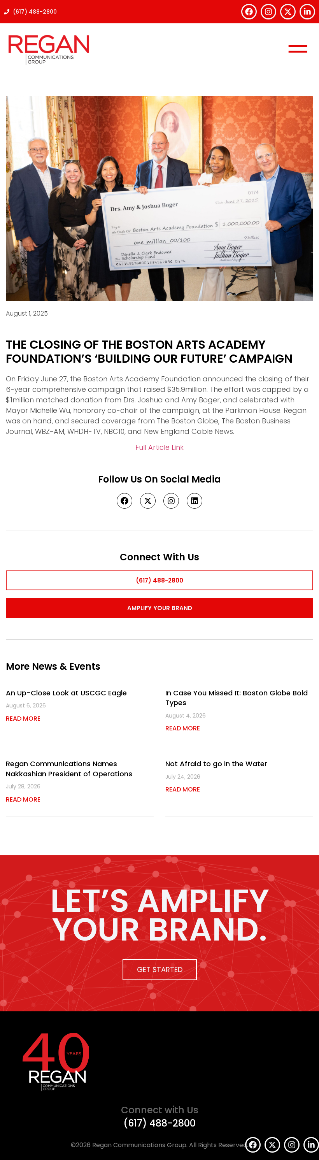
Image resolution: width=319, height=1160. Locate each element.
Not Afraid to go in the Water (216, 764)
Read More (23, 718)
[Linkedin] (194, 501)
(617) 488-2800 (159, 1123)
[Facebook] (249, 11)
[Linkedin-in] (307, 11)
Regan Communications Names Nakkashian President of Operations (69, 768)
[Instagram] (268, 11)
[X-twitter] (288, 11)
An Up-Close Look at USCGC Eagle (66, 693)
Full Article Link (159, 447)
